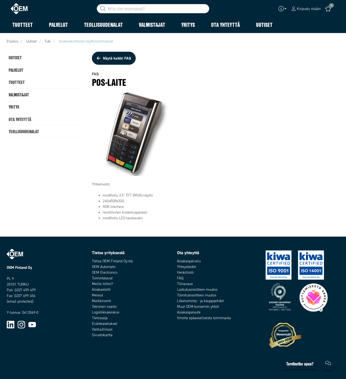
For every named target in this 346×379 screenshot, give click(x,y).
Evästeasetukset (104, 323)
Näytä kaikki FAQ (117, 58)
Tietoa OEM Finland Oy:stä (112, 261)
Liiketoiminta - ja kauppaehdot (200, 301)
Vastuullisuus (102, 329)
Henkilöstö (185, 272)
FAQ (180, 278)
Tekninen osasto (104, 306)
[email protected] (20, 301)
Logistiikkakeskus (105, 312)
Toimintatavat (102, 278)
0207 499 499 (25, 290)
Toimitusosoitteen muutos (196, 295)
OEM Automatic (104, 266)
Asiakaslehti (101, 289)
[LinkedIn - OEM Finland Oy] (10, 324)
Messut (97, 295)
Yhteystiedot (186, 266)
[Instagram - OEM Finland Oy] (21, 324)
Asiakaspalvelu (189, 261)
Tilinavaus (185, 284)
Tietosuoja (100, 318)
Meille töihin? (102, 284)
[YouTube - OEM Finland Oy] (32, 324)
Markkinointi (101, 301)
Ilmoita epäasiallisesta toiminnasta (204, 318)
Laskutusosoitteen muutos (197, 289)
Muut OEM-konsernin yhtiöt (198, 306)
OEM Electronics (104, 272)
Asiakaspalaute (189, 312)
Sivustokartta (102, 335)
